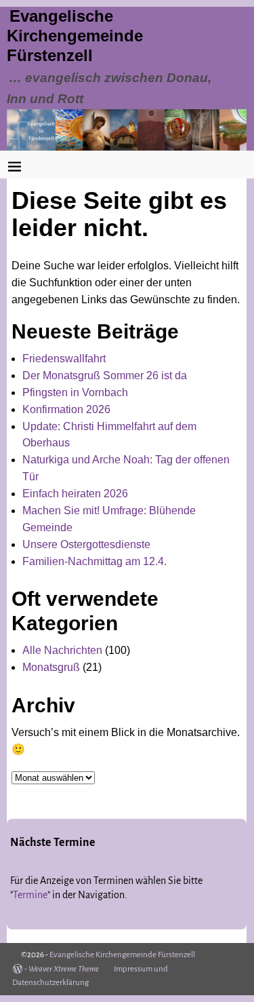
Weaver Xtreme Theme (63, 969)
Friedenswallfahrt (64, 358)
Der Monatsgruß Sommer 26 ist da (104, 375)
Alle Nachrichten (62, 650)
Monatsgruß (51, 667)
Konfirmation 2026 (66, 409)
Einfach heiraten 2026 (75, 493)
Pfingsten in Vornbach (75, 392)
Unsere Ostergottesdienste (86, 544)
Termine (30, 894)
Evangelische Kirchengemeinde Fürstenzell (75, 35)
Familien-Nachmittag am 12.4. (94, 561)
